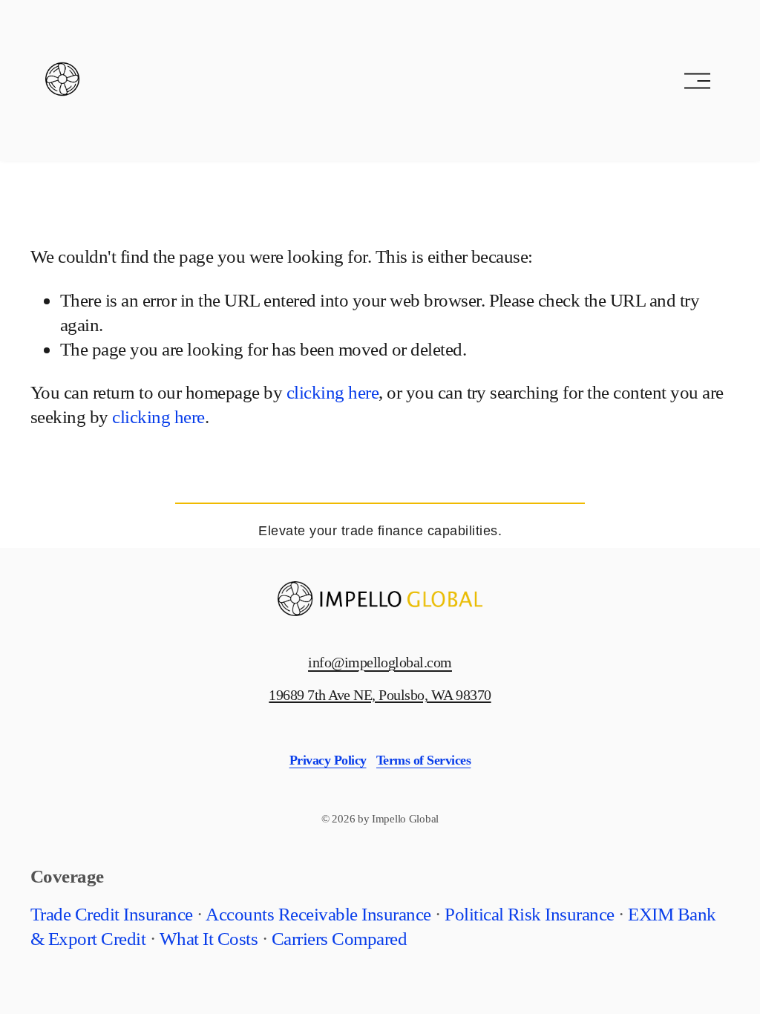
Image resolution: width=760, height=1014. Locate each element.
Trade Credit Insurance (111, 913)
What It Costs (209, 938)
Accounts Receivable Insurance (318, 913)
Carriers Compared (339, 938)
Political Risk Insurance (530, 913)
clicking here (332, 392)
